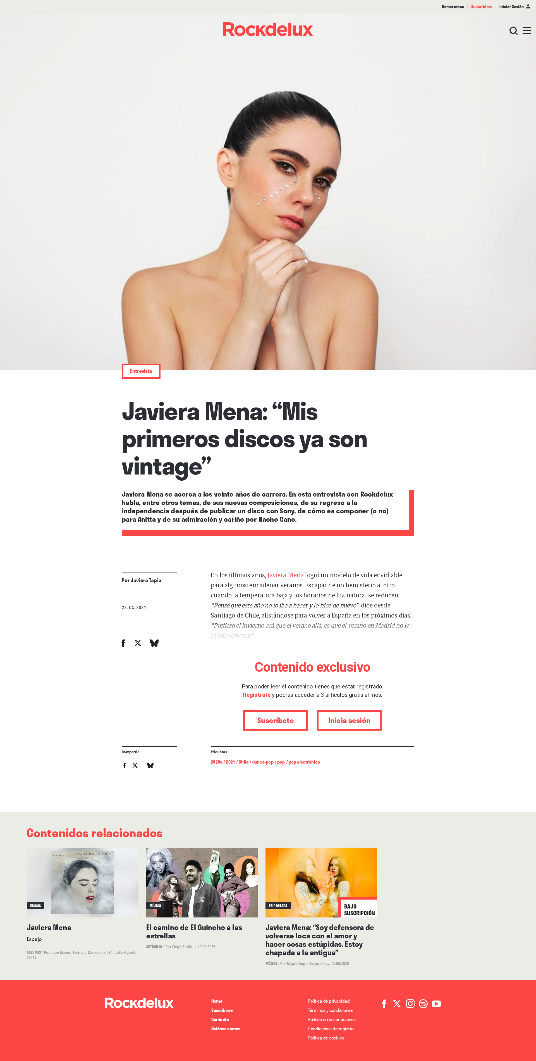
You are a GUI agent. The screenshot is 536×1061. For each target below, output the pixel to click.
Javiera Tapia (146, 580)
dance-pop (262, 762)
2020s (216, 762)
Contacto (220, 1019)
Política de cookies (326, 1037)
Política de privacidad (329, 1001)
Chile (243, 762)
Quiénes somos (225, 1028)
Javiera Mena (285, 575)
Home (216, 1001)
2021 (230, 762)
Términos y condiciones (330, 1010)
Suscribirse (222, 1010)
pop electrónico (304, 762)
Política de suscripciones (332, 1019)
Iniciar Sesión (511, 6)
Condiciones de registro (331, 1028)
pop (281, 762)
